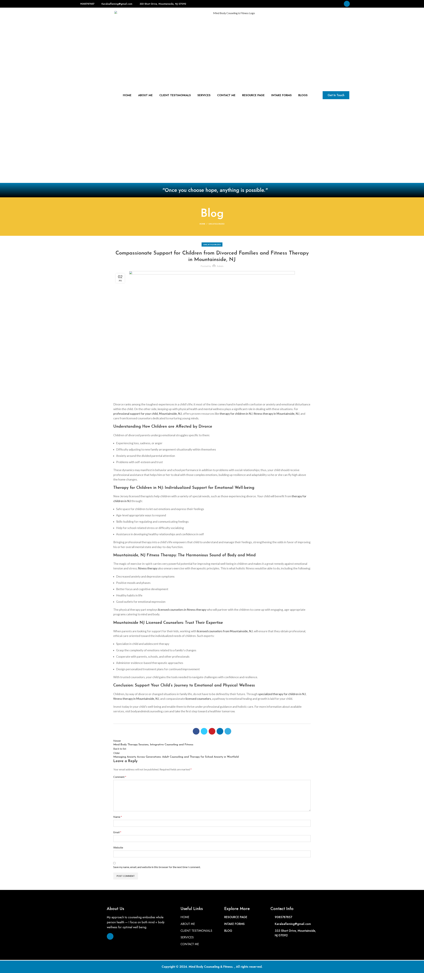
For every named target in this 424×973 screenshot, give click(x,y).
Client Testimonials (175, 95)
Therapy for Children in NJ (138, 488)
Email (117, 832)
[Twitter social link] (204, 731)
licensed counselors (198, 698)
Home (202, 224)
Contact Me (226, 95)
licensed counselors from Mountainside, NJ (225, 631)
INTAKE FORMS (281, 95)
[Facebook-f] (347, 4)
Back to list (119, 748)
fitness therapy (148, 568)
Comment (119, 776)
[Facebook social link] (196, 731)
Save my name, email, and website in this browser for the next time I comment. (157, 867)
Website (118, 847)
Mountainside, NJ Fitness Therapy (144, 555)
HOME (127, 95)
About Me (145, 95)
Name (117, 816)
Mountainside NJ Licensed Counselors (148, 623)
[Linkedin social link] (220, 731)
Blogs (303, 95)
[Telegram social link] (228, 731)
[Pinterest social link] (212, 731)
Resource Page (253, 95)
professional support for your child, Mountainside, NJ (147, 413)
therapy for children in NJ (236, 413)
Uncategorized (217, 224)
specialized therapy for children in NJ (282, 694)
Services (204, 95)
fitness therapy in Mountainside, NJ (276, 413)
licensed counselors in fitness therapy (182, 609)
